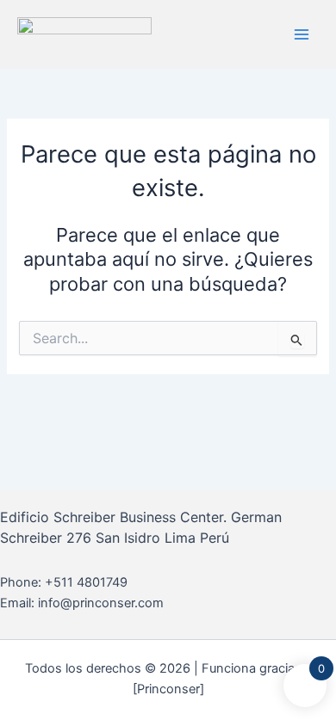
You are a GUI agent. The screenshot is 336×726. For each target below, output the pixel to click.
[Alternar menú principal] (301, 34)
